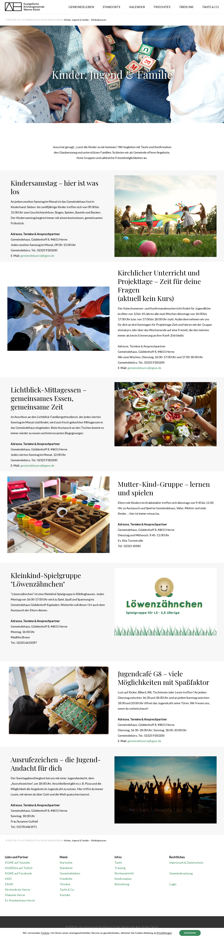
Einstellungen (164, 932)
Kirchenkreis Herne (17, 889)
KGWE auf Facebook (18, 873)
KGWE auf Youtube (17, 862)
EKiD (8, 878)
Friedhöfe (66, 878)
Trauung (119, 868)
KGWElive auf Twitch (18, 868)
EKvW (9, 884)
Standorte (66, 868)
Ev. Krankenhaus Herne (20, 900)
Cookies (45, 933)
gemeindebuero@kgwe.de (37, 255)
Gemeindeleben (70, 873)
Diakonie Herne (15, 895)
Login (172, 884)
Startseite (13, 19)
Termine (65, 884)
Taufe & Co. (67, 889)
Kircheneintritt (124, 873)
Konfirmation (123, 878)
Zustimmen (190, 932)
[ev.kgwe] (24, 6)
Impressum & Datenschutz (186, 862)
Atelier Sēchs (150, 927)
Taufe (118, 862)
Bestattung (121, 884)
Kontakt (65, 895)
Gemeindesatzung (181, 873)
